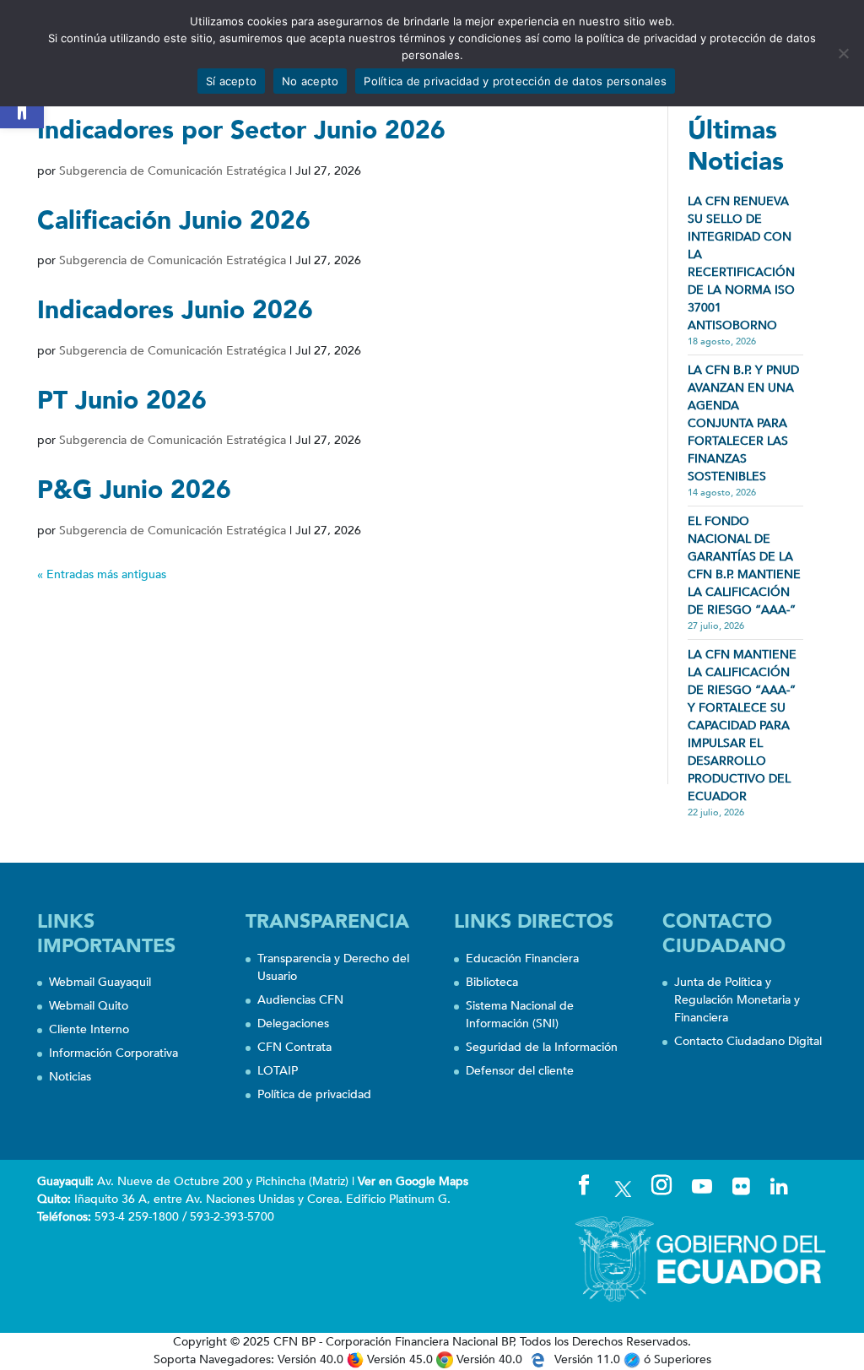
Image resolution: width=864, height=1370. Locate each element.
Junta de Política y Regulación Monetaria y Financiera (737, 1000)
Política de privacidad (314, 1094)
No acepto (310, 81)
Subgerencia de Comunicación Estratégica (172, 171)
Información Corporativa (113, 1053)
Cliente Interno (89, 1029)
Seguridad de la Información (542, 1047)
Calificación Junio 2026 (173, 220)
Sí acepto (231, 81)
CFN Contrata (294, 1047)
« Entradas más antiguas (101, 574)
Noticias (70, 1077)
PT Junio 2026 (122, 400)
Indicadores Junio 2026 (175, 310)
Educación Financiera (522, 958)
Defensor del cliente (520, 1071)
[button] (22, 106)
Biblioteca (492, 982)
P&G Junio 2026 (134, 490)
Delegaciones (293, 1023)
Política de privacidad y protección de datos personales (515, 81)
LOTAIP (277, 1071)
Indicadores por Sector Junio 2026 (241, 130)
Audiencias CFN (300, 1000)
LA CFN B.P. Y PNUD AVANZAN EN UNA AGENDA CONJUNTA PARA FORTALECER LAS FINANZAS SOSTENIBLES (743, 423)
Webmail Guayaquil (100, 982)
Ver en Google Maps (413, 1181)
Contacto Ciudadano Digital (748, 1041)
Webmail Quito (88, 1006)
